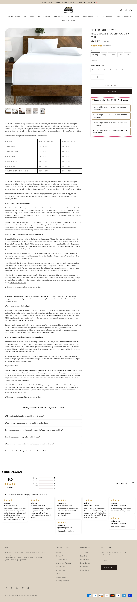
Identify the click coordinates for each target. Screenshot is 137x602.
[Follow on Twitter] (12, 588)
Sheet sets (84, 552)
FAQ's (58, 574)
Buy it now (111, 92)
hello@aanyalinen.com (18, 282)
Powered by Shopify (30, 595)
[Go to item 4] (29, 111)
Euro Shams (84, 566)
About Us (59, 552)
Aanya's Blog (60, 570)
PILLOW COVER (44, 17)
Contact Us (59, 556)
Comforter (88, 17)
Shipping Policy (61, 559)
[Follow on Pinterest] (23, 588)
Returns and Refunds (63, 563)
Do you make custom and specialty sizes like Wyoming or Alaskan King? (34, 430)
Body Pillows (84, 559)
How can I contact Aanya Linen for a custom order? (25, 451)
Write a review (121, 483)
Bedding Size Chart (62, 581)
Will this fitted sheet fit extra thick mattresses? (24, 416)
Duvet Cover (73, 17)
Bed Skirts (83, 556)
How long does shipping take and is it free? (22, 437)
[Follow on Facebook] (6, 588)
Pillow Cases (84, 570)
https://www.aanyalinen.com (55, 268)
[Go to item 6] (42, 111)
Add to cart (111, 85)
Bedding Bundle (13, 17)
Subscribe (108, 567)
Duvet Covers (85, 563)
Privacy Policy (60, 566)
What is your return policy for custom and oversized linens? (29, 444)
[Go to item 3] (22, 111)
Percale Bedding (123, 17)
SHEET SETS (29, 17)
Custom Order (68, 20)
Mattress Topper (104, 17)
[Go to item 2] (15, 111)
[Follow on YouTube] (28, 588)
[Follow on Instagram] (17, 588)
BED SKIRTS (59, 17)
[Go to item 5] (36, 111)
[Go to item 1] (8, 111)
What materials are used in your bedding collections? (26, 423)
